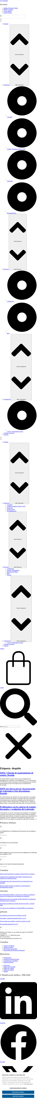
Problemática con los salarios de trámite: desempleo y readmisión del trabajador (18, 808)
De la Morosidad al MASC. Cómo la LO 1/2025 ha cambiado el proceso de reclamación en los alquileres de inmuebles (17, 895)
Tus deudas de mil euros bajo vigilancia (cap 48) (13, 915)
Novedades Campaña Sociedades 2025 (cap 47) (13, 918)
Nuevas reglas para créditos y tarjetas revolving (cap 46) (15, 921)
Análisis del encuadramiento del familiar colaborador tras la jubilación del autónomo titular (16, 877)
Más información (28, 1084)
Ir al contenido (4, 0)
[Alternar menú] (1, 20)
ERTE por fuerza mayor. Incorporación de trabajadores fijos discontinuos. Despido (17, 791)
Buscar (2, 726)
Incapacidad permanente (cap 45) (9, 924)
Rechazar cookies (18, 1092)
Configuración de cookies (18, 1088)
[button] (18, 707)
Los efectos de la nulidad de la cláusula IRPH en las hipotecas (17, 908)
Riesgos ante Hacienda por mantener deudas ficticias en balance (17, 874)
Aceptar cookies (18, 1096)
